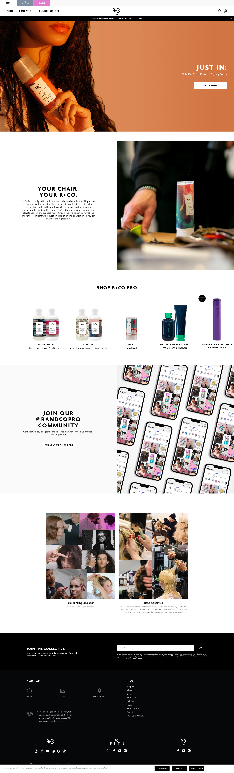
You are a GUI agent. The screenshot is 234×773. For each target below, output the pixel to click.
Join (202, 648)
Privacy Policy (55, 764)
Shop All (130, 686)
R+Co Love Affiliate (135, 716)
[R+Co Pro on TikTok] (64, 751)
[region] (117, 768)
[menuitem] (135, 686)
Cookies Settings (162, 768)
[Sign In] (225, 11)
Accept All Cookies (196, 768)
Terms (134, 658)
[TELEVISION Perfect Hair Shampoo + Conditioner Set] (45, 317)
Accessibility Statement (70, 764)
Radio (129, 705)
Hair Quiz (131, 701)
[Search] (219, 11)
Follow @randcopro (59, 445)
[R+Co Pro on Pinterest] (53, 751)
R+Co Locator (133, 708)
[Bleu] (25, 3)
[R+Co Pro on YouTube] (47, 751)
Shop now (210, 85)
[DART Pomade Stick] (131, 317)
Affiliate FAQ (96, 764)
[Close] (231, 18)
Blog (129, 694)
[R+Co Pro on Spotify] (58, 751)
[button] (11, 11)
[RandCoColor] (42, 3)
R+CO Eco (131, 697)
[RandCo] (8, 3)
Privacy (140, 658)
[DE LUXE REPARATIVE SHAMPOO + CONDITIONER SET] (174, 317)
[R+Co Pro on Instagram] (36, 751)
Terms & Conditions (41, 764)
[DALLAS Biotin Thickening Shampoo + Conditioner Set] (88, 317)
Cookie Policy (85, 764)
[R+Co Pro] (116, 11)
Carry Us (130, 712)
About (129, 690)
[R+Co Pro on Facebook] (42, 751)
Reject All (179, 768)
